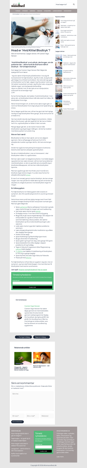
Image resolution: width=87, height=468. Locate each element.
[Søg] (74, 4)
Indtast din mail (16, 280)
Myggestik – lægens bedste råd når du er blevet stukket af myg (21, 368)
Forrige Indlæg (23, 337)
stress (28, 175)
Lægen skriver (25, 14)
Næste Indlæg (41, 337)
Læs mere (60, 457)
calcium (18, 249)
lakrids (38, 211)
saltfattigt (23, 207)
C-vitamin (19, 251)
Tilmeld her (32, 287)
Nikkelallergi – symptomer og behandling (67, 102)
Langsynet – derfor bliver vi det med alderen (20, 450)
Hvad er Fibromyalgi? (68, 109)
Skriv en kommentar (18, 54)
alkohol (28, 258)
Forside (21, 14)
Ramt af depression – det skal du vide (41, 366)
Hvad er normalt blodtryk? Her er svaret (33, 270)
